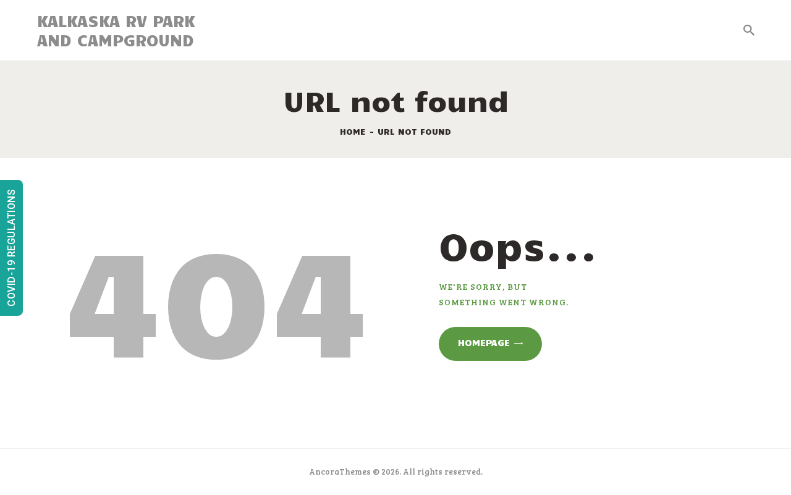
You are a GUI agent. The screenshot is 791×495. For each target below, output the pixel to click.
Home (353, 131)
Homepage (484, 342)
